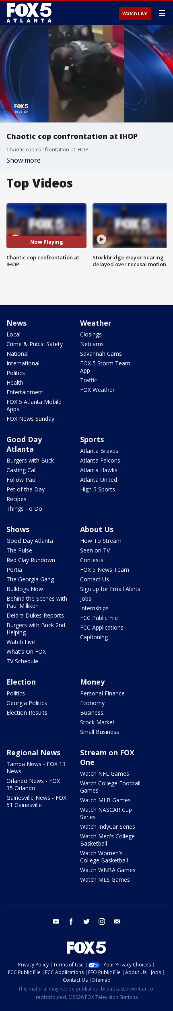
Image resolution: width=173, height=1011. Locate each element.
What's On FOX (26, 651)
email (117, 921)
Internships (94, 608)
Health (14, 382)
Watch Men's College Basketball (107, 839)
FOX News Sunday (30, 418)
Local (13, 334)
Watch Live (135, 13)
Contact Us (94, 579)
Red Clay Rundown (30, 560)
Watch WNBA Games (108, 870)
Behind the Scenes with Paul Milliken (36, 602)
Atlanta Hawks (98, 470)
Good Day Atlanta (24, 444)
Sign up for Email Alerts (110, 589)
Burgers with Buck (30, 460)
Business (91, 712)
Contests (91, 560)
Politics (15, 373)
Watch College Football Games (110, 786)
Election (21, 682)
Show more (23, 160)
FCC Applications (102, 627)
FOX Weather (97, 389)
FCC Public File (99, 618)
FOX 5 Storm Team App (105, 366)
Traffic (88, 380)
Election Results (26, 712)
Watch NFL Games (104, 773)
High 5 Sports (97, 489)
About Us (96, 529)
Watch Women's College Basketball (104, 856)
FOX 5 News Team (104, 569)
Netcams (92, 344)
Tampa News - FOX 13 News (36, 767)
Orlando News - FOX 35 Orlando (33, 784)
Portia (14, 569)
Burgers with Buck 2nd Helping (35, 628)
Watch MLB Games (105, 800)
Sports (92, 439)
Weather (95, 323)
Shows (17, 529)
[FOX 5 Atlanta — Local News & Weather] (29, 12)
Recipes (16, 499)
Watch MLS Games (105, 879)
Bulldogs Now (24, 589)
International (22, 363)
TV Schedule (22, 661)
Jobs (85, 598)
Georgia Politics (26, 703)
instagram (101, 921)
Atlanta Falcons (100, 460)
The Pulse (19, 550)
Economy (92, 703)
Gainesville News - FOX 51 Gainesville (36, 801)
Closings (91, 334)
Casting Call (21, 470)
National (17, 353)
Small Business (99, 732)
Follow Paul (21, 479)
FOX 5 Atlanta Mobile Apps (34, 405)
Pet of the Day (25, 489)
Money (92, 682)
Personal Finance (102, 693)
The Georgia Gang (30, 579)
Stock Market (97, 722)
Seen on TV (95, 550)
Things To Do (24, 508)
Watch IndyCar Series (107, 826)
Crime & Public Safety (34, 344)
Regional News (33, 752)
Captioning (94, 637)
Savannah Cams (101, 353)
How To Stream (101, 540)
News (16, 323)
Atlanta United (98, 479)
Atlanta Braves (99, 451)
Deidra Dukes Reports (35, 615)
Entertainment (24, 392)
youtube (55, 921)
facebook (71, 921)
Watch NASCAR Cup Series (106, 813)
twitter (86, 921)
